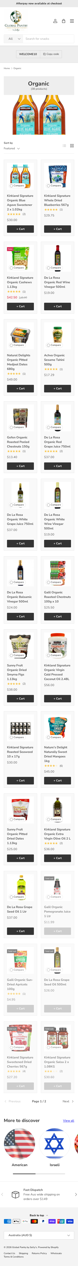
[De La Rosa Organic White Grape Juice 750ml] (20, 495)
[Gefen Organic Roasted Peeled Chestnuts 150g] (20, 418)
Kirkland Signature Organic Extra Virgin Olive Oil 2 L (57, 834)
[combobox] (39, 39)
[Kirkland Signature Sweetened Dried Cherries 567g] (20, 1038)
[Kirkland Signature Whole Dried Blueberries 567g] (57, 176)
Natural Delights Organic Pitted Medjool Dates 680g (18, 362)
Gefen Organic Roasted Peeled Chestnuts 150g (18, 442)
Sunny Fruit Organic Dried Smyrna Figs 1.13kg (17, 672)
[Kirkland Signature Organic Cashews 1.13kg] (20, 258)
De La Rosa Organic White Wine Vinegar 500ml (54, 522)
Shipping (23, 1253)
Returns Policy (39, 1253)
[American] (19, 1143)
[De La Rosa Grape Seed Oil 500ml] (57, 960)
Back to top (37, 1215)
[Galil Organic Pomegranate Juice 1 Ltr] (57, 887)
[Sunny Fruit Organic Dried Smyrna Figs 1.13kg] (20, 646)
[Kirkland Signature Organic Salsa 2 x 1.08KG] (57, 1038)
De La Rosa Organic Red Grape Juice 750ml (57, 442)
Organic (17, 68)
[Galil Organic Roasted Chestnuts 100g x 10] (57, 572)
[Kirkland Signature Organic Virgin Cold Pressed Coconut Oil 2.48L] (57, 646)
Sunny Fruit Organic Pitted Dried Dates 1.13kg (17, 836)
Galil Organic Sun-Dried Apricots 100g (20, 984)
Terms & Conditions (14, 1256)
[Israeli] (54, 1143)
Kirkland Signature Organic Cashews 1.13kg (20, 282)
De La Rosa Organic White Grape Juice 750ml (20, 519)
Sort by (8, 143)
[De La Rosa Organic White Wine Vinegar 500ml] (57, 495)
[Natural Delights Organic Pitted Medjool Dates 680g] (20, 335)
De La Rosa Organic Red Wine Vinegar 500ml (57, 282)
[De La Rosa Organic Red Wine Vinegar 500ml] (57, 258)
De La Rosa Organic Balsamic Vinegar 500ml (19, 597)
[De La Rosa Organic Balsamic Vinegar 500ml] (20, 572)
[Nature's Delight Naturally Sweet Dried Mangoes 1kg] (57, 727)
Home (7, 68)
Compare (19, 185)
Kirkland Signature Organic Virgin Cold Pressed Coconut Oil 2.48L (57, 672)
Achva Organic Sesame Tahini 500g (54, 359)
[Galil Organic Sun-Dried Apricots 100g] (20, 960)
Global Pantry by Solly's (24, 1247)
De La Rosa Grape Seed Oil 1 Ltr (19, 909)
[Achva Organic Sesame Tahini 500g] (57, 335)
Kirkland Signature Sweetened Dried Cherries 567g (20, 1062)
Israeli (55, 1165)
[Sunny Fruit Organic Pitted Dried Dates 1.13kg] (20, 810)
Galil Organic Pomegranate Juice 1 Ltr (57, 911)
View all (68, 1121)
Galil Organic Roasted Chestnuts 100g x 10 (57, 597)
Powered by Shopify (48, 1247)
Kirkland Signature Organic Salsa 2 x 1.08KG (57, 1062)
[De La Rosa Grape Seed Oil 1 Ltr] (20, 887)
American (19, 1165)
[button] (63, 21)
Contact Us (9, 1253)
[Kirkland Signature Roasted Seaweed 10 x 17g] (20, 727)
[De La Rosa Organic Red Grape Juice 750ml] (57, 418)
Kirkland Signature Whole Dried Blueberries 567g (57, 200)
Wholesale (56, 1253)
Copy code (53, 54)
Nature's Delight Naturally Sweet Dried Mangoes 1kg (55, 754)
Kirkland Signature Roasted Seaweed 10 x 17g (20, 752)
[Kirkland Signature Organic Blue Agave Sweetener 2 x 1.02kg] (20, 176)
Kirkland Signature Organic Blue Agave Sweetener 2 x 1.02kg (20, 203)
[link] (15, 1101)
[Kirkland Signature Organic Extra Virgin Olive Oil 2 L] (57, 810)
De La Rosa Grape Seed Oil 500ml (56, 982)
